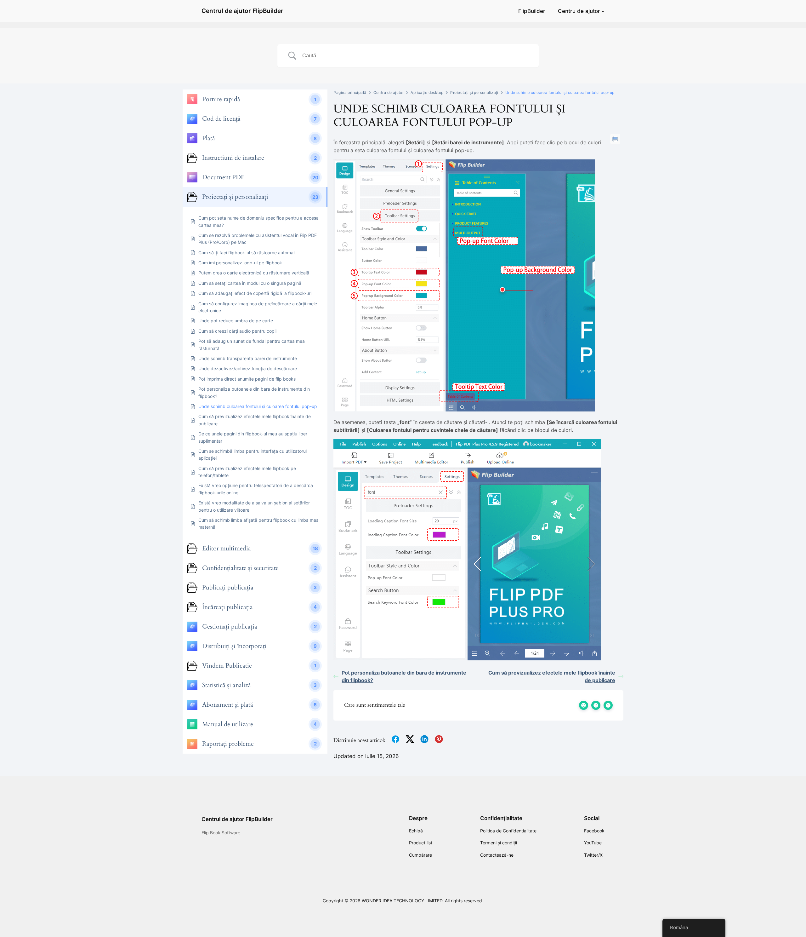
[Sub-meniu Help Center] (602, 11)
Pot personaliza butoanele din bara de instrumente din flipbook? (404, 676)
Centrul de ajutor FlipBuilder (242, 10)
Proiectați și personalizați (474, 92)
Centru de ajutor (579, 11)
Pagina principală (349, 92)
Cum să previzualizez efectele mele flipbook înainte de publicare (551, 676)
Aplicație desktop (427, 92)
